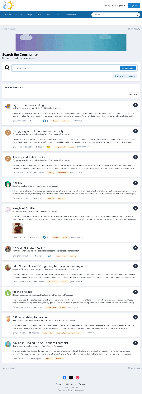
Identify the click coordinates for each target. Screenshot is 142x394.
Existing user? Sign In (113, 6)
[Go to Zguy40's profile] (8, 132)
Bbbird (15, 211)
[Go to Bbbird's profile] (8, 210)
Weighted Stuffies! (24, 208)
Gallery (19, 15)
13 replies (37, 358)
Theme (59, 384)
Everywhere (125, 15)
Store (48, 15)
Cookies (83, 384)
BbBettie (16, 186)
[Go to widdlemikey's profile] (8, 106)
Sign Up (133, 5)
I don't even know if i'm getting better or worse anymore (49, 266)
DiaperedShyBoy (20, 269)
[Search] (137, 14)
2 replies (40, 172)
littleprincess (18, 295)
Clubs (58, 15)
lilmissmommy (18, 320)
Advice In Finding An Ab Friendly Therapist (40, 343)
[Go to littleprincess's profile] (8, 293)
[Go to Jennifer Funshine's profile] (8, 249)
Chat (39, 15)
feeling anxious (22, 291)
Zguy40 (16, 134)
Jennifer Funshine (20, 251)
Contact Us (71, 384)
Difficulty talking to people (29, 317)
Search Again (128, 68)
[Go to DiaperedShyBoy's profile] (8, 268)
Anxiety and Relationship (28, 157)
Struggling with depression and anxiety (38, 131)
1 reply (40, 147)
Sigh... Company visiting (28, 105)
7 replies (35, 121)
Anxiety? (18, 182)
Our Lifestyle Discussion (51, 108)
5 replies (40, 281)
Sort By (132, 94)
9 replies (35, 237)
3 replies (40, 256)
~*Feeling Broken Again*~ (29, 247)
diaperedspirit (18, 346)
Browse (8, 15)
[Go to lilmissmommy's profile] (8, 319)
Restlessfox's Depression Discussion (53, 134)
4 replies (40, 198)
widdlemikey (18, 108)
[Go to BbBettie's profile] (8, 184)
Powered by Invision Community (71, 390)
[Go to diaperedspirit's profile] (8, 344)
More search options (125, 76)
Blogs (29, 15)
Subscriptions (71, 15)
